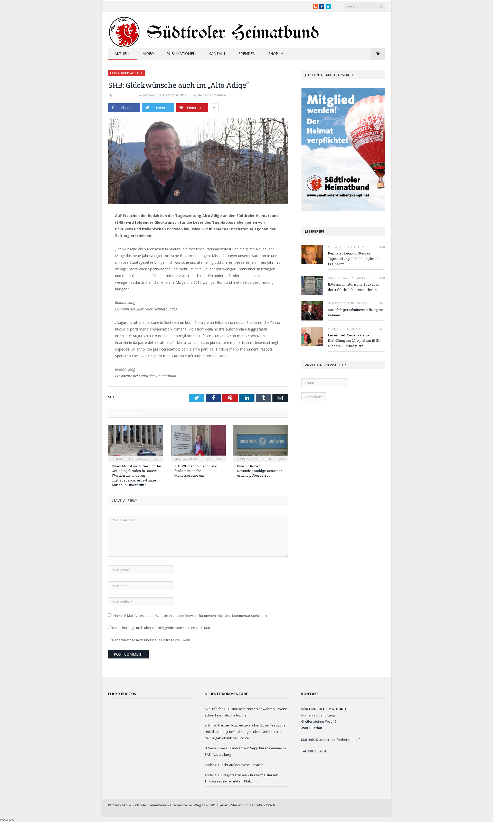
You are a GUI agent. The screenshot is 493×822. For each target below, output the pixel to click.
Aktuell (122, 53)
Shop (273, 53)
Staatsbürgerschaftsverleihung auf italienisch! (355, 312)
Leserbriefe (314, 231)
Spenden (247, 53)
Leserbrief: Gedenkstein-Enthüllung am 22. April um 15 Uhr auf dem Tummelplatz (355, 340)
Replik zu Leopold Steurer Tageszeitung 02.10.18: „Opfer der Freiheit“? (354, 258)
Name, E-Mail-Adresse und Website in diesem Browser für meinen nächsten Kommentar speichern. (190, 615)
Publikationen (181, 53)
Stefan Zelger (125, 95)
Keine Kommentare (212, 95)
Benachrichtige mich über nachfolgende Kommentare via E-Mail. (161, 627)
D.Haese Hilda (215, 748)
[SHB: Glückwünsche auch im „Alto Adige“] (198, 161)
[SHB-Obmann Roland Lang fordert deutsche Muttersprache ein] (198, 443)
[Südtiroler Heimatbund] (214, 28)
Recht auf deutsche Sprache (242, 764)
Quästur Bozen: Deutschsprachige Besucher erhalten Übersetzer (259, 471)
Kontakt (217, 53)
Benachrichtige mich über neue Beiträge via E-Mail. (151, 640)
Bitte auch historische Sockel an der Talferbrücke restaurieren (353, 287)
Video (148, 53)
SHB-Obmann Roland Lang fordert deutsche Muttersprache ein (195, 471)
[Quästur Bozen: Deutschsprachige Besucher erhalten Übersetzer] (260, 443)
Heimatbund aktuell (126, 73)
